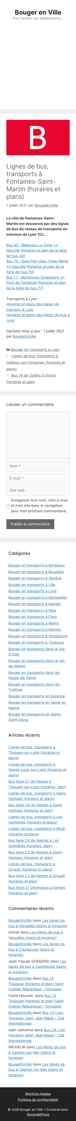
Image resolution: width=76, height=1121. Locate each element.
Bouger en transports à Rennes (34, 629)
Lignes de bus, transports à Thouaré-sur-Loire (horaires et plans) (34, 752)
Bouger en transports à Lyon (35, 350)
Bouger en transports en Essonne (36, 696)
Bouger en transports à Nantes (34, 604)
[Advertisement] (38, 69)
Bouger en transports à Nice (32, 610)
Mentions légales (38, 1094)
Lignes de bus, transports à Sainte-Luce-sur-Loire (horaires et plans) (37, 769)
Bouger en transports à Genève (35, 578)
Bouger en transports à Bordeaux (36, 565)
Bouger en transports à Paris (32, 617)
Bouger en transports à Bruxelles (36, 572)
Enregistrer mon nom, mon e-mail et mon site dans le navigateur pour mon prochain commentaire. (39, 505)
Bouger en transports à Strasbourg (37, 636)
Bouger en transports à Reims (33, 623)
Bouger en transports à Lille (31, 585)
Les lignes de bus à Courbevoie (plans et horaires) (36, 949)
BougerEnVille (24, 336)
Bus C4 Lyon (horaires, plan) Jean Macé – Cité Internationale (36, 1018)
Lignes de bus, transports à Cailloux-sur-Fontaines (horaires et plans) (35, 362)
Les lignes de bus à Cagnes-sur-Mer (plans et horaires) (37, 1052)
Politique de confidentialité (38, 1100)
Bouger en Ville (38, 12)
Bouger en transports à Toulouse (36, 642)
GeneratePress (38, 1114)
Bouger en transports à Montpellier (37, 597)
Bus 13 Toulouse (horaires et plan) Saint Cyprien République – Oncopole (36, 983)
